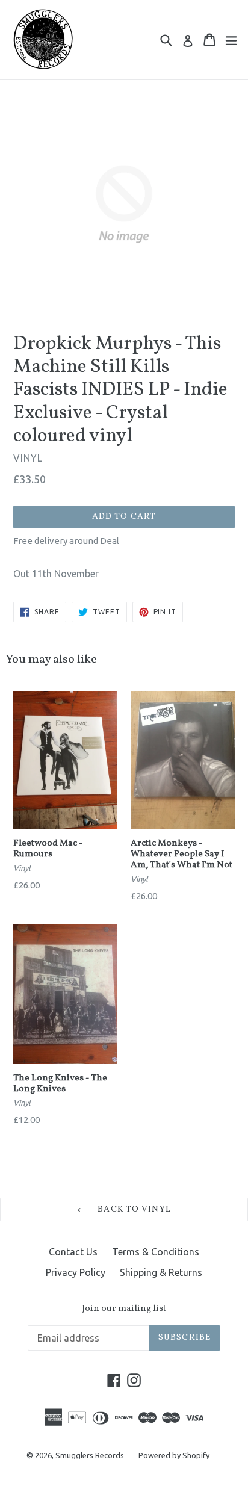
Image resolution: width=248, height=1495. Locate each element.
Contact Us (73, 1251)
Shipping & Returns (161, 1272)
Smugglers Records (89, 1455)
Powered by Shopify (173, 1455)
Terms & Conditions (155, 1251)
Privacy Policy (75, 1272)
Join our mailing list (124, 1309)
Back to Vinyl (133, 1209)
